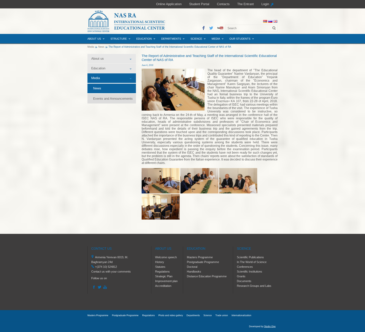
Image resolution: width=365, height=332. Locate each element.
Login (265, 4)
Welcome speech (166, 257)
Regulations (162, 271)
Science (196, 38)
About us (94, 38)
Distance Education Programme (207, 276)
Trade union (221, 315)
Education (144, 38)
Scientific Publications (250, 257)
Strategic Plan (163, 276)
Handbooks (194, 271)
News (101, 46)
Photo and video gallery (170, 315)
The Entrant (245, 4)
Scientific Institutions (249, 271)
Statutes (160, 266)
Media (216, 38)
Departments (171, 38)
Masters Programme (200, 257)
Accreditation (163, 285)
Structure (118, 38)
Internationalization (241, 315)
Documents (244, 281)
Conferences (245, 266)
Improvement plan (166, 281)
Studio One (270, 326)
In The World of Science (252, 262)
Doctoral (192, 266)
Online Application (169, 4)
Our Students (239, 38)
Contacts (223, 4)
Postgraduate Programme (203, 262)
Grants (241, 276)
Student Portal (199, 4)
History (159, 262)
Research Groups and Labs (254, 285)
